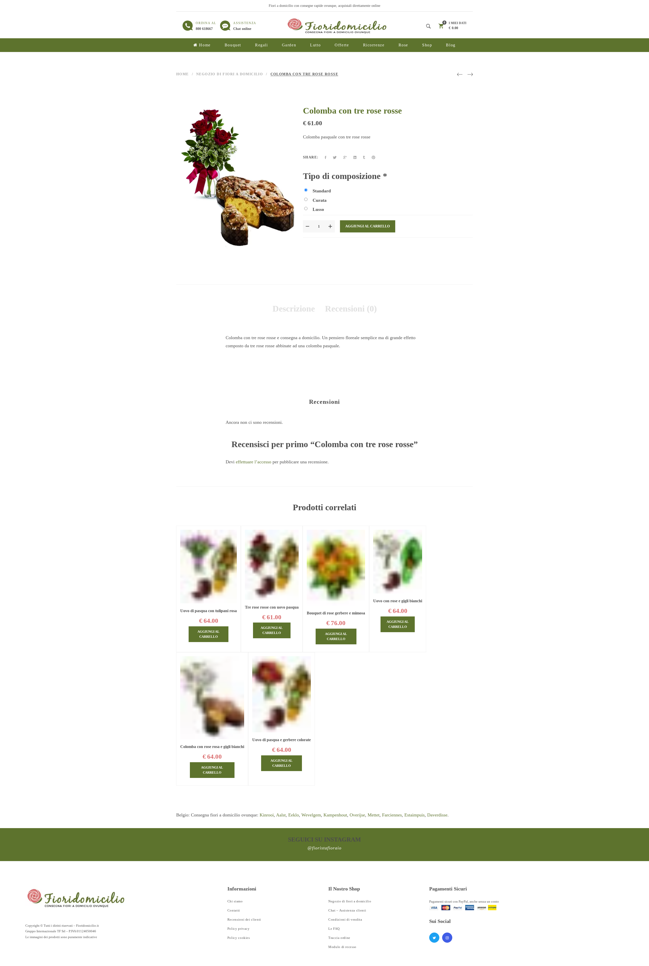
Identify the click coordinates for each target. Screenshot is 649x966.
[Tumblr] (364, 157)
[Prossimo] (470, 74)
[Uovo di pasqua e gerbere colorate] (281, 694)
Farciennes (392, 814)
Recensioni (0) (351, 308)
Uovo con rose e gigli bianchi (397, 601)
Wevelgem (311, 814)
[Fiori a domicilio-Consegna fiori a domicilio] (337, 25)
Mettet (374, 814)
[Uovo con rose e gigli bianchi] (397, 561)
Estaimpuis (414, 814)
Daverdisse (437, 814)
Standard (322, 190)
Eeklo (293, 814)
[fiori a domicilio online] (76, 897)
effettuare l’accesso (253, 461)
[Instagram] (447, 938)
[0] (441, 27)
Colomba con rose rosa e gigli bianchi (212, 746)
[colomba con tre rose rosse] (291, 252)
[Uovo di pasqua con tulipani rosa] (208, 566)
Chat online (242, 29)
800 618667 (204, 29)
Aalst (281, 814)
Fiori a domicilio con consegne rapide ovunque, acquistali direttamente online (324, 6)
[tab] (293, 309)
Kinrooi (267, 814)
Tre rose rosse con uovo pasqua (272, 607)
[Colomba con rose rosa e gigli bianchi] (212, 697)
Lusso (318, 209)
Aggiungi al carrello (367, 226)
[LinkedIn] (354, 157)
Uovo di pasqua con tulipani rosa (208, 611)
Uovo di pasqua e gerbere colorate (281, 740)
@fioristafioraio (324, 847)
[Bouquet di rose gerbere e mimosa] (336, 568)
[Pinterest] (373, 157)
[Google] (345, 157)
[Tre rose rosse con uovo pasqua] (272, 565)
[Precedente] (459, 74)
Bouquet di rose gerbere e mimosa (336, 613)
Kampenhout (335, 814)
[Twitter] (335, 157)
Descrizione (294, 308)
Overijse (357, 814)
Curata (320, 200)
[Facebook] (325, 157)
